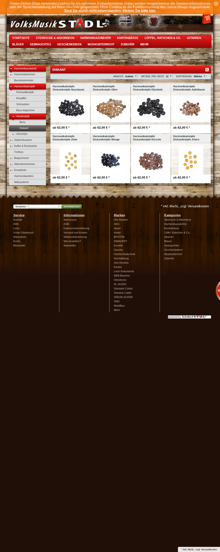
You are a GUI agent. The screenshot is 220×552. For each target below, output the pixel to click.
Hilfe (16, 224)
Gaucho (118, 249)
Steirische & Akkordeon (55, 38)
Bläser (18, 44)
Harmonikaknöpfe (59, 61)
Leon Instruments (124, 271)
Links (16, 228)
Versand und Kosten (75, 232)
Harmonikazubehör (95, 38)
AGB (66, 224)
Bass (22, 122)
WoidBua (119, 305)
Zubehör (127, 44)
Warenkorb (19, 236)
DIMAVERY (120, 241)
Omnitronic (120, 279)
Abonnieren (71, 206)
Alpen (117, 228)
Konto (16, 241)
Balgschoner (21, 158)
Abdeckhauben (23, 139)
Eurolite (118, 245)
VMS (116, 301)
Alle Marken (121, 219)
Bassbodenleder (24, 80)
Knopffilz (21, 98)
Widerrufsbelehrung (75, 236)
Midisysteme (21, 182)
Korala (118, 267)
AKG (116, 224)
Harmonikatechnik (124, 254)
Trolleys (18, 152)
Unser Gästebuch (23, 232)
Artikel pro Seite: (153, 76)
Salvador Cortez (123, 288)
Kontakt (17, 219)
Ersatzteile (20, 170)
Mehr (144, 44)
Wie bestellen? (72, 241)
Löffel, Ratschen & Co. (163, 38)
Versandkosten (209, 549)
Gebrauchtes (40, 44)
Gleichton (22, 133)
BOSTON (119, 236)
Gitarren (194, 38)
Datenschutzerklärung (76, 228)
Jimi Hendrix (121, 262)
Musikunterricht (101, 44)
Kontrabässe (127, 38)
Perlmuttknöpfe (25, 92)
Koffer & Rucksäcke (25, 146)
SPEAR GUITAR (123, 297)
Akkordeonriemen (24, 164)
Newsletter (20, 206)
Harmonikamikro (24, 176)
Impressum (70, 219)
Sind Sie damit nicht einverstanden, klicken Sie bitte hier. (110, 10)
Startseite (21, 38)
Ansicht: (118, 76)
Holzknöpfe (78, 61)
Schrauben (22, 104)
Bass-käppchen (25, 110)
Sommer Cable (122, 292)
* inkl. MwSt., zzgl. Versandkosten (185, 206)
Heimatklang (121, 258)
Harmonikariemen (24, 74)
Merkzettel (19, 245)
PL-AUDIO (120, 284)
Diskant (91, 61)
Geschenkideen (69, 44)
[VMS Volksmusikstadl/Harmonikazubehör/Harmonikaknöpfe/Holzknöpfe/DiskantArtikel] (207, 69)
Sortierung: (184, 76)
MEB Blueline (122, 275)
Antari (117, 232)
